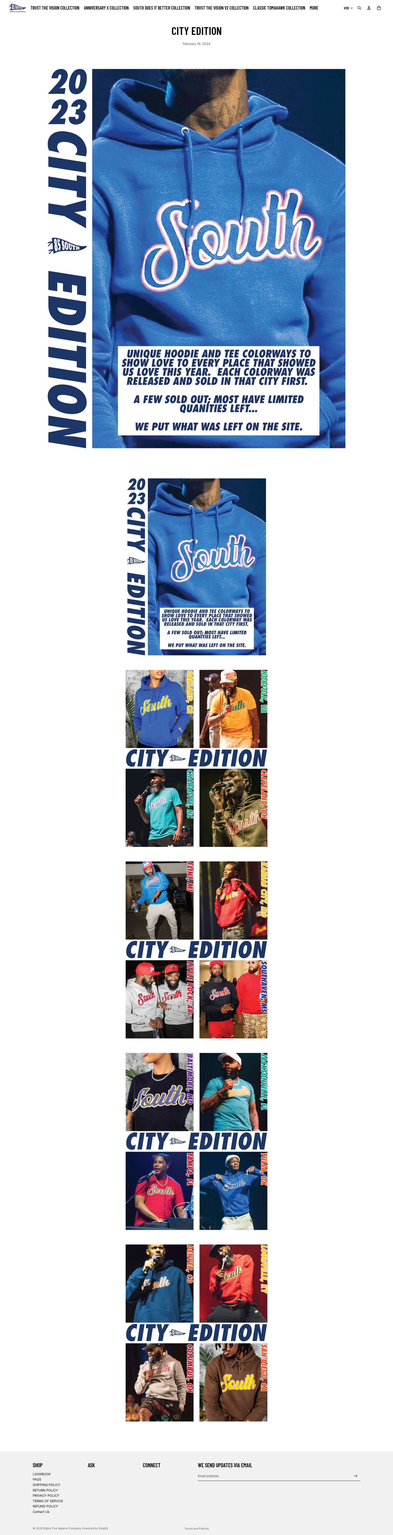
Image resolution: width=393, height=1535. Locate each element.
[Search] (359, 8)
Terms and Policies (196, 1528)
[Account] (369, 8)
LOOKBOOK (42, 1474)
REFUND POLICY (45, 1506)
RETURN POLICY (45, 1490)
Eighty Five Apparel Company (62, 1528)
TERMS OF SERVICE (48, 1501)
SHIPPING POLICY (46, 1485)
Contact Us (41, 1512)
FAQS (37, 1479)
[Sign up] (355, 1476)
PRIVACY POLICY (46, 1495)
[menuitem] (314, 8)
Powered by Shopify (95, 1528)
